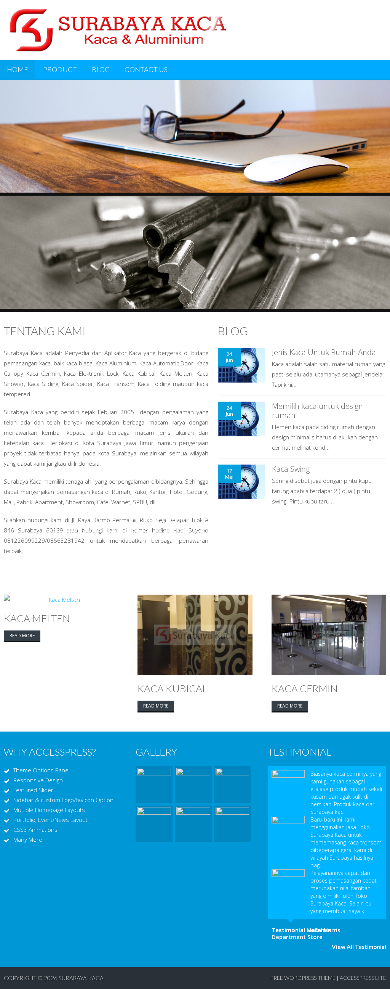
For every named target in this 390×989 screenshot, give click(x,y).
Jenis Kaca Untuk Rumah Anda (324, 352)
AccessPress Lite (363, 978)
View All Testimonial (359, 946)
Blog (101, 69)
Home (17, 69)
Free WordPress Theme (303, 978)
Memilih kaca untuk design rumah (317, 410)
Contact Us (146, 69)
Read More (22, 635)
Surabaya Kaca (81, 978)
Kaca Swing (291, 469)
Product (60, 69)
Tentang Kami (45, 331)
